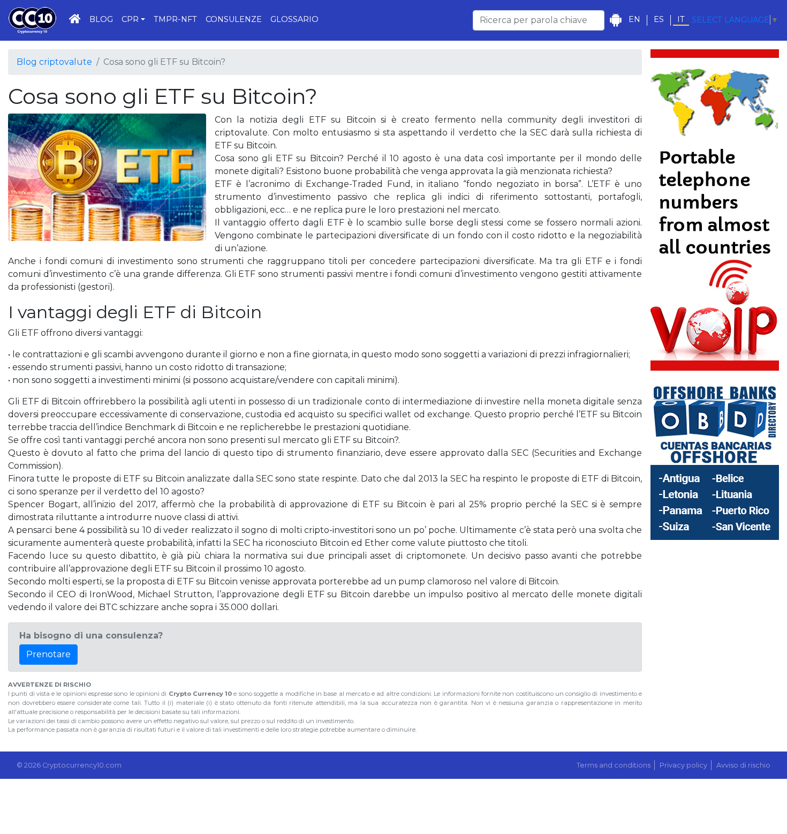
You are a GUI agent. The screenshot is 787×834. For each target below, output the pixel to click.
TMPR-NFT (175, 19)
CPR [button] (130, 19)
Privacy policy (683, 765)
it (681, 19)
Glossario (294, 19)
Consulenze (234, 19)
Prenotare (48, 654)
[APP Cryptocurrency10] (615, 20)
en (634, 19)
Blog (101, 19)
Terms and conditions (613, 765)
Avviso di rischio (743, 765)
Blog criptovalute (54, 62)
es (659, 19)
